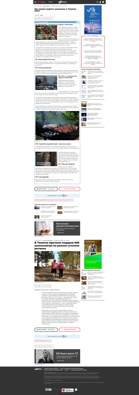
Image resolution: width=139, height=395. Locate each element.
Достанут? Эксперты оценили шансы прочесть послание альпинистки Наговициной (96, 273)
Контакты (67, 370)
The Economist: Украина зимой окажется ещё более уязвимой (94, 109)
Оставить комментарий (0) (70, 188)
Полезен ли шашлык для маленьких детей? (46, 216)
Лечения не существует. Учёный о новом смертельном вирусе (95, 296)
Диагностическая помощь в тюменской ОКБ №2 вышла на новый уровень (93, 46)
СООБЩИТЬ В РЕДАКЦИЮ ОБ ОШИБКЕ (79, 370)
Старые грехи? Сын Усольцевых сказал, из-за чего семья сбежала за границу (96, 72)
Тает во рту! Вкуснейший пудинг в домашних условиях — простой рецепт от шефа (95, 282)
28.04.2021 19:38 (37, 5)
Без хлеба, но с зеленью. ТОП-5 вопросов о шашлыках (48, 207)
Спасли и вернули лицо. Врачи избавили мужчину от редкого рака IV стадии (93, 40)
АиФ (45, 282)
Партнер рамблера (56, 389)
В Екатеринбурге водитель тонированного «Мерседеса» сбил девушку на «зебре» (93, 57)
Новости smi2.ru (39, 236)
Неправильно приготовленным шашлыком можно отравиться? (48, 212)
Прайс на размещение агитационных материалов (71, 368)
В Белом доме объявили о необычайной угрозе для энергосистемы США (93, 114)
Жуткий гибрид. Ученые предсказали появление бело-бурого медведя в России (96, 96)
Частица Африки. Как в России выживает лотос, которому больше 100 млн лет (96, 287)
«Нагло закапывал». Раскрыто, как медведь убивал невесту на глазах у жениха (96, 91)
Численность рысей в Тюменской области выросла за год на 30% (93, 51)
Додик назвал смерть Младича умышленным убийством (94, 123)
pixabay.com (40, 141)
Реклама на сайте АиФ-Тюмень (51, 368)
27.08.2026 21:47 (37, 240)
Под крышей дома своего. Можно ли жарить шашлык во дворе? (71, 212)
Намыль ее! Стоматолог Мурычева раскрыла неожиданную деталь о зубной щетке (95, 86)
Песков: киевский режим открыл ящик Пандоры (94, 119)
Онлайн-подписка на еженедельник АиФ (53, 370)
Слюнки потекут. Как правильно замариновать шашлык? (71, 207)
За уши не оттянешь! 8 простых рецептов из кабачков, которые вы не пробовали (96, 278)
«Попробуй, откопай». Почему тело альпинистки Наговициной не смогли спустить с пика (96, 82)
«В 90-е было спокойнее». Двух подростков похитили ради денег (95, 292)
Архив (41, 15)
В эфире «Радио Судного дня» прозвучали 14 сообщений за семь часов (95, 104)
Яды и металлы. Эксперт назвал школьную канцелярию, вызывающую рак (95, 77)
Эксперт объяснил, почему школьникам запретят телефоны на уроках (93, 63)
